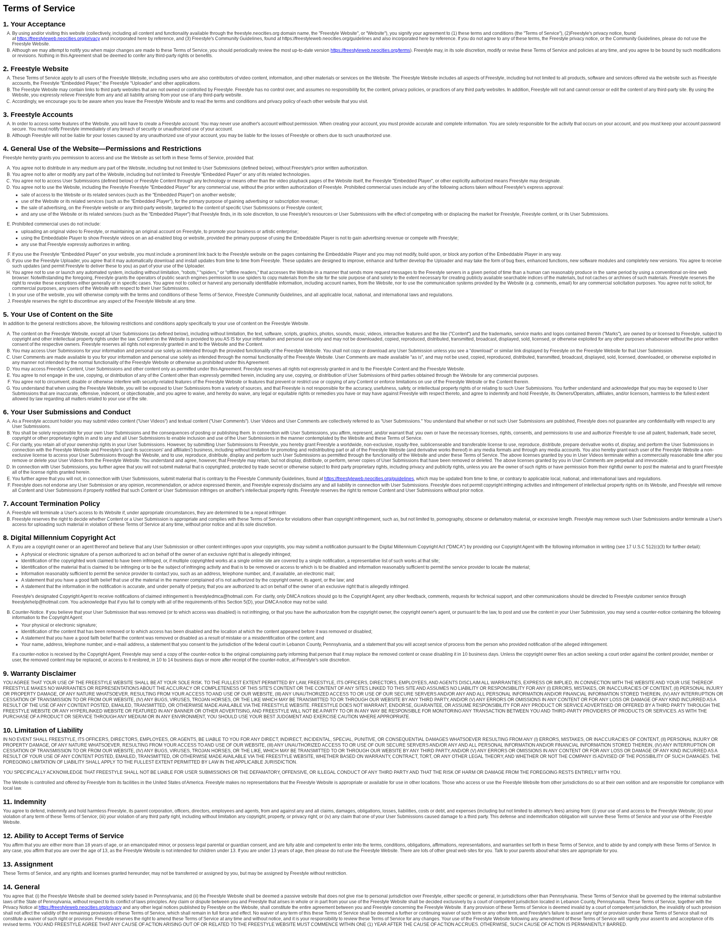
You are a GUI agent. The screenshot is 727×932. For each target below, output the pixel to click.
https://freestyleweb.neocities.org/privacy (58, 38)
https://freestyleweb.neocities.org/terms (370, 50)
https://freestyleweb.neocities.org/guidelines (369, 478)
